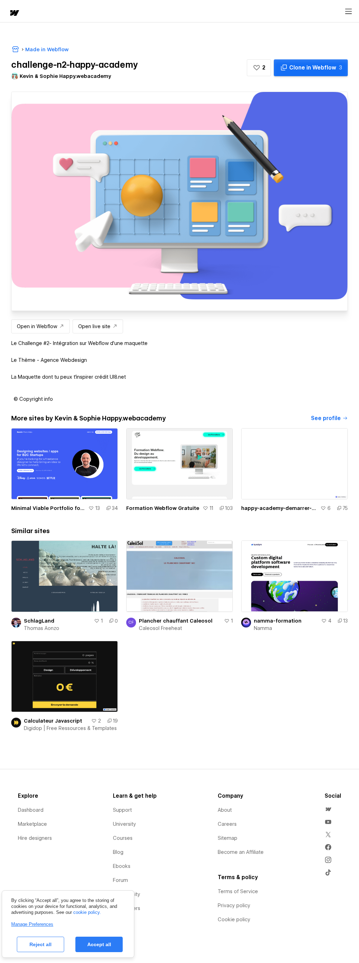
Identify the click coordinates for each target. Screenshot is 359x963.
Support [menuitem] (122, 810)
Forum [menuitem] (120, 880)
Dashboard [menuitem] (30, 810)
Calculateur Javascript (53, 721)
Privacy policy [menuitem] (234, 905)
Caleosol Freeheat (160, 628)
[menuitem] (328, 809)
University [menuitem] (124, 824)
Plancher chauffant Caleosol (175, 621)
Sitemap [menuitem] (227, 838)
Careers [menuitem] (227, 824)
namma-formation (278, 621)
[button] (259, 67)
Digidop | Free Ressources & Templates (70, 728)
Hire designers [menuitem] (35, 838)
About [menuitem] (225, 810)
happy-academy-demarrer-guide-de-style (279, 508)
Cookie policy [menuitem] (234, 919)
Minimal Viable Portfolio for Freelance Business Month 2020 (48, 508)
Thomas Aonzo (41, 628)
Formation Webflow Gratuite (162, 508)
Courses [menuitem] (123, 838)
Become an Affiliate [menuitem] (241, 852)
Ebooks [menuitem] (121, 866)
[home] (14, 13)
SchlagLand (39, 621)
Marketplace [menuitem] (32, 824)
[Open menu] (348, 12)
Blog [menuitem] (118, 852)
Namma (263, 628)
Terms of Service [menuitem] (238, 891)
